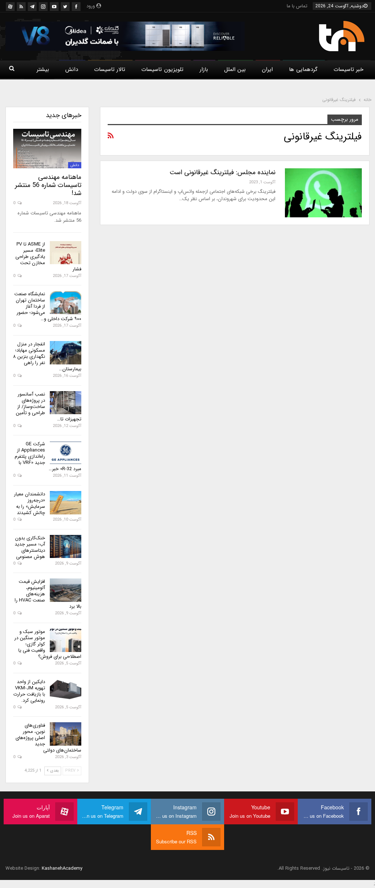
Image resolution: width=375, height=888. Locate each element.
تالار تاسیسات (109, 69)
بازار (204, 69)
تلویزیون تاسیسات (162, 69)
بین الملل (235, 69)
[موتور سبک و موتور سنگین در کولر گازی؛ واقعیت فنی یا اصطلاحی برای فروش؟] (65, 640)
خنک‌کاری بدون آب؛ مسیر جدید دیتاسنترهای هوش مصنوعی (30, 547)
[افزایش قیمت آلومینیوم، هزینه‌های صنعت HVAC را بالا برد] (65, 590)
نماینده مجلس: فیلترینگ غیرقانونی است (222, 172)
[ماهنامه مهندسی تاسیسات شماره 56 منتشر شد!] (47, 148)
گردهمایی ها (303, 69)
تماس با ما (297, 6)
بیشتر (43, 69)
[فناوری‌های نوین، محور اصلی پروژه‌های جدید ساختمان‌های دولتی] (65, 734)
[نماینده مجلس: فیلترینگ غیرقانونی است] (323, 192)
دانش (71, 69)
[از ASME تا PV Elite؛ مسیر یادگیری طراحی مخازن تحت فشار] (65, 253)
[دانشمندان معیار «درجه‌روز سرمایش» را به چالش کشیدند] (65, 502)
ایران (267, 69)
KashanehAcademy (62, 868)
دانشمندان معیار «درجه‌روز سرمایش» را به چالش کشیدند (29, 503)
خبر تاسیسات (348, 69)
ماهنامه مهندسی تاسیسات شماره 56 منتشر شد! (48, 185)
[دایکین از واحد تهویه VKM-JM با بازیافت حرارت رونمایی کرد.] (65, 690)
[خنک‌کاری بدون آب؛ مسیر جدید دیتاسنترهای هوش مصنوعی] (65, 546)
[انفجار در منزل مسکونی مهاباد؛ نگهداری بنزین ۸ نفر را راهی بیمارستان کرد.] (65, 352)
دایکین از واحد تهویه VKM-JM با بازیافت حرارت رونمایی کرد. (29, 691)
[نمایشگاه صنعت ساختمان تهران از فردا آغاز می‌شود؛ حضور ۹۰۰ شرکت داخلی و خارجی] (65, 302)
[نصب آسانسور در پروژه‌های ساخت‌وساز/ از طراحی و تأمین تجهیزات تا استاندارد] (65, 403)
